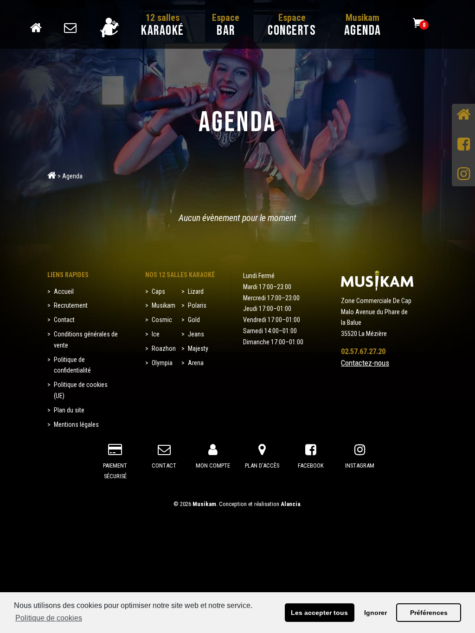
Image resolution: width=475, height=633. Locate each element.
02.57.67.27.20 (363, 351)
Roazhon (164, 348)
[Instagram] (463, 174)
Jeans (196, 334)
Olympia (162, 363)
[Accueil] (463, 115)
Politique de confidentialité (72, 365)
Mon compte (98, 24)
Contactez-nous (365, 362)
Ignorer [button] (375, 612)
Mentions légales (76, 424)
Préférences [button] (429, 612)
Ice (156, 334)
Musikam (163, 305)
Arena (196, 363)
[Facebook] (463, 145)
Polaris (197, 305)
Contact (64, 24)
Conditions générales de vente (86, 339)
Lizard (196, 291)
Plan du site (69, 410)
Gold (194, 319)
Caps (158, 291)
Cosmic (162, 319)
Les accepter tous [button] (319, 612)
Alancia (290, 503)
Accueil (30, 24)
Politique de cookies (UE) (81, 390)
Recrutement (71, 305)
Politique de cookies (48, 618)
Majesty (198, 348)
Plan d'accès (262, 465)
